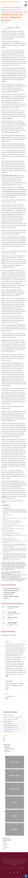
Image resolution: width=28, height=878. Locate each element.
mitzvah (16, 41)
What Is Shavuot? (12, 617)
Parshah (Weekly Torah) (16, 7)
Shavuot (10, 118)
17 (10, 403)
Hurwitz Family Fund (16, 572)
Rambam (3, 259)
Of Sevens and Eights (9, 592)
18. (2, 544)
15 (6, 259)
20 (5, 450)
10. (2, 528)
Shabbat (3, 340)
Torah (6, 118)
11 (11, 210)
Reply (7, 676)
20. (2, 553)
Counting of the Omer (8, 748)
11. (2, 530)
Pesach (22, 52)
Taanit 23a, (24, 556)
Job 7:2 (4, 516)
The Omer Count (12, 612)
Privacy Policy (21, 867)
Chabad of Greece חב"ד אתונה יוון (10, 2)
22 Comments (10, 625)
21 (15, 497)
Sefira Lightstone (7, 28)
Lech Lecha (5, 844)
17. (2, 541)
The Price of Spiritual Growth (11, 588)
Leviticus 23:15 (6, 508)
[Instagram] (17, 872)
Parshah (6, 712)
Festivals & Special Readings (7, 9)
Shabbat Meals (14, 775)
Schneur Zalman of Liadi (10, 175)
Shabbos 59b (5, 558)
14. (2, 535)
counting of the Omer (6, 287)
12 (16, 225)
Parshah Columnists (5, 12)
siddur (2, 137)
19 (23, 432)
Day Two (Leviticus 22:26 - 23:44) (19, 12)
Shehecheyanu (11, 73)
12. (2, 532)
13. (2, 533)
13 (13, 244)
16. (2, 539)
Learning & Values (5, 7)
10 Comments (10, 608)
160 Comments (10, 618)
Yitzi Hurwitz (5, 22)
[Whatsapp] (14, 872)
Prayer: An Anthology (13, 607)
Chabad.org (11, 867)
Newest (11, 635)
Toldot (4, 848)
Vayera (4, 845)
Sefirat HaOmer (5, 96)
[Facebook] (10, 872)
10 (20, 160)
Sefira (18, 415)
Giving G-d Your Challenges (11, 596)
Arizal (18, 130)
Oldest (14, 635)
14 (18, 257)
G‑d (15, 202)
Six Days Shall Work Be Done (11, 590)
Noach (4, 842)
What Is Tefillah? (12, 622)
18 (15, 412)
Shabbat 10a (9, 535)
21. (2, 559)
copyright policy (19, 580)
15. (2, 538)
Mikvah (14, 802)
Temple (7, 102)
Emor (5, 750)
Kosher (14, 816)
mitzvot (9, 189)
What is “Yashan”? (9, 594)
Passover (17, 9)
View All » (6, 598)
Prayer (5, 746)
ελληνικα (14, 829)
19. (2, 548)
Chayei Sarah (6, 847)
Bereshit (4, 841)
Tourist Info (14, 762)
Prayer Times (14, 789)
